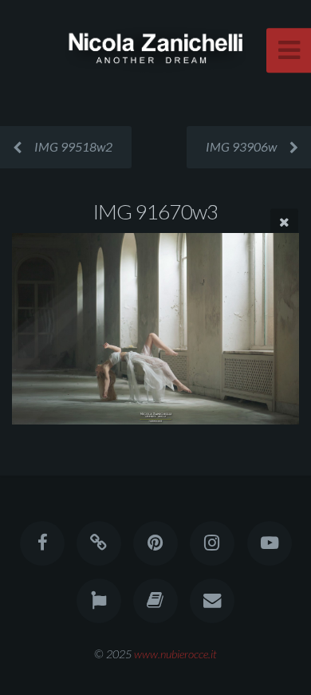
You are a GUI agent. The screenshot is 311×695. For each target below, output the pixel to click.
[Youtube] (268, 543)
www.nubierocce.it (175, 654)
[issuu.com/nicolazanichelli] (155, 601)
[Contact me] (212, 601)
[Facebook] (41, 543)
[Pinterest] (155, 543)
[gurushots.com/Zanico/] (99, 601)
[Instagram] (212, 543)
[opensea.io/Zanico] (99, 543)
